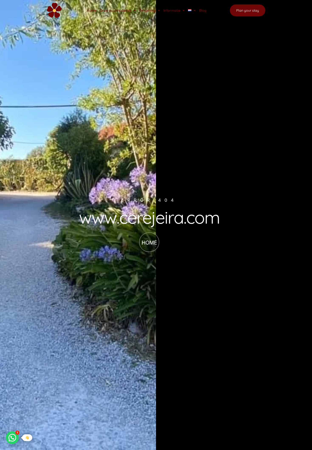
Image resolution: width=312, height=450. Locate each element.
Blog (202, 10)
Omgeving (147, 10)
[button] (12, 437)
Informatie (171, 10)
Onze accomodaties (116, 10)
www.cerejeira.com (149, 217)
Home (91, 10)
